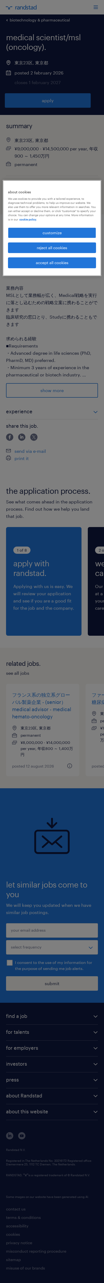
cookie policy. (28, 219)
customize (52, 232)
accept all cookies (52, 262)
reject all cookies (52, 247)
